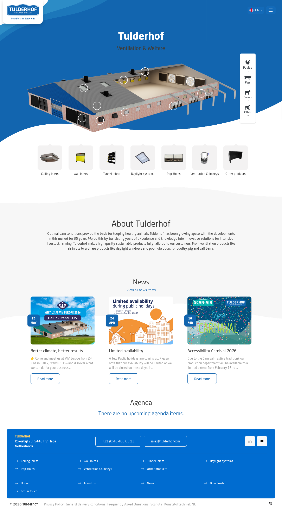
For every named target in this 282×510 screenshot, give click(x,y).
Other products (157, 469)
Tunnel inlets (155, 461)
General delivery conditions (85, 504)
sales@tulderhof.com (165, 441)
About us (90, 483)
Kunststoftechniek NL (180, 504)
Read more (45, 379)
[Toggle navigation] (271, 10)
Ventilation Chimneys (98, 469)
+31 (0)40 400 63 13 (118, 441)
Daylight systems (221, 461)
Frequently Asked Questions (127, 504)
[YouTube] (262, 441)
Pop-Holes (28, 469)
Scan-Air (156, 504)
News (150, 483)
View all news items (141, 290)
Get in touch (29, 491)
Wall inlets (91, 461)
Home (24, 483)
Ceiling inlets (29, 461)
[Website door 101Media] (270, 503)
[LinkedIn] (250, 441)
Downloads (217, 483)
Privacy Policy (54, 504)
